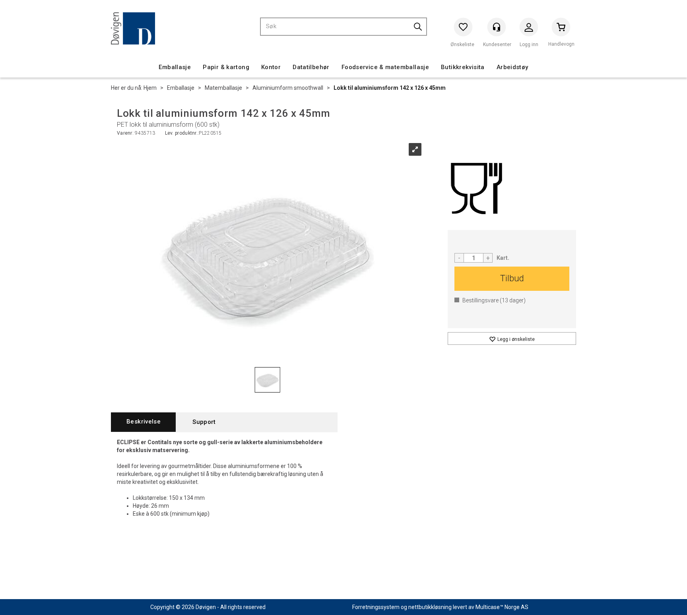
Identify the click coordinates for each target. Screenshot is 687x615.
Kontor (271, 67)
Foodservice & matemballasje (385, 67)
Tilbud (512, 278)
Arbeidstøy (512, 67)
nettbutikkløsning (430, 607)
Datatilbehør (311, 67)
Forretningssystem (376, 607)
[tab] (143, 421)
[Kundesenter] (496, 27)
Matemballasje (223, 88)
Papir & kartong (226, 67)
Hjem (150, 88)
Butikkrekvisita (463, 67)
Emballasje (175, 67)
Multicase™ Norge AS (501, 607)
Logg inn (529, 28)
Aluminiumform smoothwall (287, 88)
